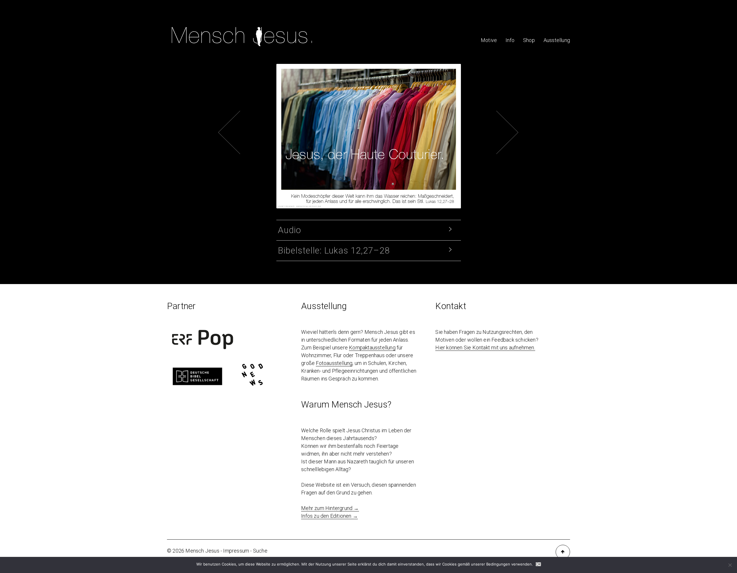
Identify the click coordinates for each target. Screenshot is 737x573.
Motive (489, 40)
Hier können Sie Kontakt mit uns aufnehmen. (485, 347)
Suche (260, 551)
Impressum (236, 551)
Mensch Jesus (202, 551)
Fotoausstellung (334, 363)
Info (510, 40)
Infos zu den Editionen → (329, 516)
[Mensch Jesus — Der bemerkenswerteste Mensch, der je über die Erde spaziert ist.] (242, 48)
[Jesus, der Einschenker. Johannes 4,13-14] (359, 109)
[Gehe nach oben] (563, 552)
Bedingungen (498, 564)
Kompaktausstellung (372, 347)
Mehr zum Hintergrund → (330, 508)
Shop (529, 40)
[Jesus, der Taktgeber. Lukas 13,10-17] (377, 109)
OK (538, 564)
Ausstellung (557, 40)
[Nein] (730, 565)
